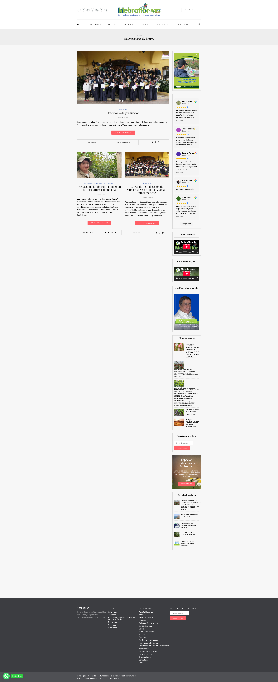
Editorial (112, 24)
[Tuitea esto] (152, 142)
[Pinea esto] (159, 142)
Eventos (142, 637)
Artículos (142, 615)
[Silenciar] (193, 252)
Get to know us (114, 622)
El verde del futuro (146, 631)
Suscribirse (183, 24)
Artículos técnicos (146, 617)
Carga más (186, 224)
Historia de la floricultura (149, 643)
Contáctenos (186, 484)
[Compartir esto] (149, 142)
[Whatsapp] (6, 676)
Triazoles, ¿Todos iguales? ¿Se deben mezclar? (187, 543)
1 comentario (136, 233)
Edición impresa (164, 24)
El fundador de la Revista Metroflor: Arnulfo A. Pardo (122, 618)
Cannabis (142, 620)
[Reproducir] (177, 252)
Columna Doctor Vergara (149, 623)
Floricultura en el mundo (148, 640)
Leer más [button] (179, 121)
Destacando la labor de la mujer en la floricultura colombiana (99, 188)
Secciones (94, 24)
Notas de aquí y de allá (148, 651)
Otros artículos (145, 657)
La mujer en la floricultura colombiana (99, 183)
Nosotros (128, 24)
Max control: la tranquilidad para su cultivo (189, 525)
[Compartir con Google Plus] (155, 142)
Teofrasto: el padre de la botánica (189, 515)
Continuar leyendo (123, 132)
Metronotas (123, 109)
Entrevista (143, 634)
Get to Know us (191, 9)
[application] (186, 247)
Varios (141, 662)
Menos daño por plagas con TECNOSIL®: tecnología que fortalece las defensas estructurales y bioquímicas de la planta (186, 373)
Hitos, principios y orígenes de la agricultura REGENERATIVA (192, 412)
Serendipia (143, 660)
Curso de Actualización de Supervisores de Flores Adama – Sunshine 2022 (147, 190)
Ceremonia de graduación (123, 113)
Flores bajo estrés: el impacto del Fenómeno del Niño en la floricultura (192, 423)
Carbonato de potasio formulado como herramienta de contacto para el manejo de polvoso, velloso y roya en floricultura (192, 351)
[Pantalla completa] (197, 252)
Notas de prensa (145, 654)
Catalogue (112, 612)
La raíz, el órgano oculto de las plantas (189, 533)
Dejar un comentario (123, 142)
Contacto (145, 24)
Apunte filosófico (146, 612)
